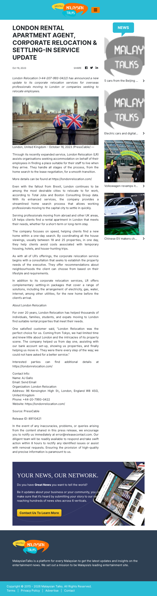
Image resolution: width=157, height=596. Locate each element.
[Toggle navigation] (95, 10)
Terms (11, 590)
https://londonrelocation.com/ (72, 179)
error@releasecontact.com (74, 434)
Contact (69, 590)
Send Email (28, 382)
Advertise (52, 590)
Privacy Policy (30, 590)
